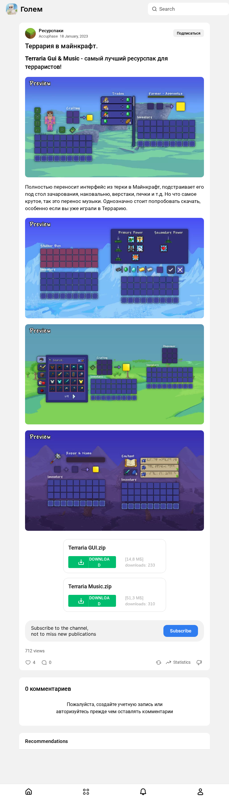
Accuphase (48, 36)
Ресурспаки (51, 30)
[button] (92, 562)
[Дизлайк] (199, 662)
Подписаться (188, 33)
